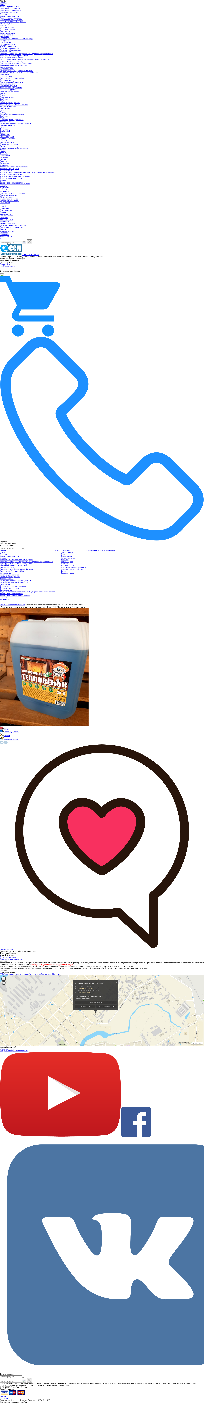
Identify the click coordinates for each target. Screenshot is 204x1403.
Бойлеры (3, 14)
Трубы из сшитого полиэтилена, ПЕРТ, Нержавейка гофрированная (27, 172)
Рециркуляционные (8, 29)
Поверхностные (6, 35)
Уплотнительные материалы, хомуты (15, 184)
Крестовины (5, 108)
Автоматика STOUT (8, 52)
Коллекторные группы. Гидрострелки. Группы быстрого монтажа (26, 54)
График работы (6, 210)
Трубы (2, 101)
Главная (3, 605)
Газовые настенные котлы (10, 8)
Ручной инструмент (8, 89)
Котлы (2, 5)
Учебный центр (6, 220)
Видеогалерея (5, 214)
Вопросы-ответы (7, 231)
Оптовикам (4, 235)
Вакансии (4, 218)
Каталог (3, 3)
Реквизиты (4, 221)
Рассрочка (4, 1398)
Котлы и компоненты (8, 195)
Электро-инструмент (8, 86)
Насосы (3, 25)
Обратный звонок (7, 264)
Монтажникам (6, 237)
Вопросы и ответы (11, 740)
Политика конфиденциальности (13, 225)
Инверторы (4, 40)
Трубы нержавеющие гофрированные (15, 176)
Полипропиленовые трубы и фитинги (15, 123)
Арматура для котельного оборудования (16, 63)
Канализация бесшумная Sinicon (13, 78)
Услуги (3, 206)
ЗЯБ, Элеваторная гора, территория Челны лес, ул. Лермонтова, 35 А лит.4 (30, 974)
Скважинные (5, 31)
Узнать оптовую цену (8, 957)
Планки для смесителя (9, 144)
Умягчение (4, 74)
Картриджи (4, 188)
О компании (5, 208)
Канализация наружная (9, 91)
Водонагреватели (7, 69)
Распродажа (5, 191)
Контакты (4, 233)
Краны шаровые (6, 67)
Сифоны (3, 161)
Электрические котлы (9, 12)
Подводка (4, 157)
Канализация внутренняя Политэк (14, 105)
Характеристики (6, 959)
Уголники (4, 133)
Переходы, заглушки (8, 97)
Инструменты (5, 80)
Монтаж (7, 736)
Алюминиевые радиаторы (10, 18)
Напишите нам (21, 1051)
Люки (2, 93)
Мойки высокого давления (11, 88)
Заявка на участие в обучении (12, 227)
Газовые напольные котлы (10, 10)
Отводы (3, 95)
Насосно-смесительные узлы (11, 57)
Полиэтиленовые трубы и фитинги (14, 148)
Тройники (4, 99)
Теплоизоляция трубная (9, 169)
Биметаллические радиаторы (11, 20)
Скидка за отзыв (6, 949)
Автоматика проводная (9, 48)
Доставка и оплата (7, 223)
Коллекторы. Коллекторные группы (14, 56)
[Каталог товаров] (102, 546)
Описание (18, 959)
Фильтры (3, 140)
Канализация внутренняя (10, 103)
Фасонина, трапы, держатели (11, 120)
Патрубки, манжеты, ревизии (12, 114)
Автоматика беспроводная (10, 50)
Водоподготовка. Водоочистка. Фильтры (16, 71)
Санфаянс (4, 159)
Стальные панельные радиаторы (13, 22)
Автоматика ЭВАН (8, 44)
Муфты (3, 110)
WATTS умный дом (8, 46)
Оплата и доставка (11, 732)
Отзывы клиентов (7, 216)
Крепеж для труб (7, 142)
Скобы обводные (7, 137)
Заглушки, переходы (8, 106)
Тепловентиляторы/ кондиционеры (14, 167)
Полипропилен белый (9, 199)
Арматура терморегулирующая (12, 193)
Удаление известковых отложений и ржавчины (19, 73)
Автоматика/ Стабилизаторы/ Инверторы (16, 39)
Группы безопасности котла (11, 61)
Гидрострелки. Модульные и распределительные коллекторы (24, 59)
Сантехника (5, 155)
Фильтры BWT (6, 76)
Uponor (3, 180)
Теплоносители (6, 171)
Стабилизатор (5, 42)
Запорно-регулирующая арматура (13, 65)
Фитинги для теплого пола (11, 178)
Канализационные (7, 33)
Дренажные (4, 37)
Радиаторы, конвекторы (9, 201)
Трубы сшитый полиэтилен (11, 174)
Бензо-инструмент (7, 84)
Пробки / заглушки (7, 139)
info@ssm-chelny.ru (7, 266)
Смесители (4, 163)
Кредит (3, 229)
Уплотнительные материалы (11, 182)
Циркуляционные (7, 27)
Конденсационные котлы (10, 7)
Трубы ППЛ (5, 131)
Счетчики (4, 165)
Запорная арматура (7, 125)
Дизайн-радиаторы (7, 24)
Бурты (2, 146)
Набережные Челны (11, 271)
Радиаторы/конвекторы (9, 16)
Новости (3, 212)
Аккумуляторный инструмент (12, 82)
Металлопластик (6, 122)
